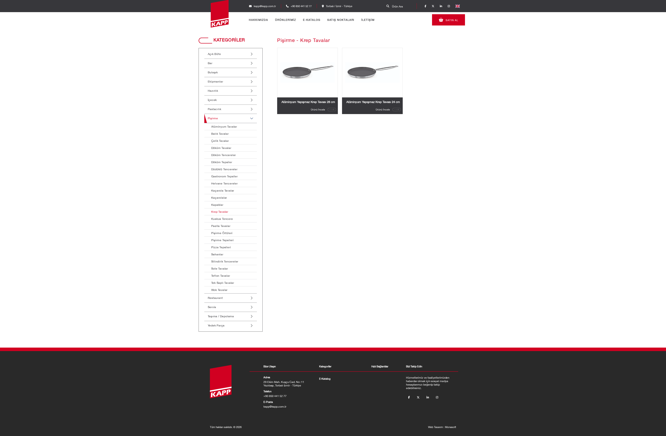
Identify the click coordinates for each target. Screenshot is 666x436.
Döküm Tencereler (223, 155)
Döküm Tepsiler (221, 162)
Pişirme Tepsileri (222, 240)
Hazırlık (213, 90)
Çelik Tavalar (220, 140)
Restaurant (215, 297)
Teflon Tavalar (220, 275)
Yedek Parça (216, 325)
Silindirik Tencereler (224, 261)
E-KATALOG (311, 19)
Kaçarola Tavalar (222, 190)
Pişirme (213, 118)
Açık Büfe (214, 53)
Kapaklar (217, 204)
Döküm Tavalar (221, 147)
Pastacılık (214, 109)
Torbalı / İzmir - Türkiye (338, 6)
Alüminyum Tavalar (224, 126)
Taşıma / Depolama (221, 316)
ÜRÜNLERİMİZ (285, 19)
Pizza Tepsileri (221, 247)
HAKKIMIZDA (258, 19)
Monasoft (450, 427)
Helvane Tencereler (224, 183)
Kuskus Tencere (222, 218)
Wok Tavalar (219, 289)
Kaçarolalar (219, 197)
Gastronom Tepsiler (224, 176)
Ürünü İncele (318, 109)
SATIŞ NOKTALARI (341, 19)
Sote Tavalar (219, 268)
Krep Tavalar (219, 211)
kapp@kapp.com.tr (265, 6)
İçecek (212, 99)
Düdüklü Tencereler (224, 169)
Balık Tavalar (220, 133)
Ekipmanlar (215, 81)
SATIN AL (451, 20)
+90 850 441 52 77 (301, 6)
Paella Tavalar (220, 225)
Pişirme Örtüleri (222, 233)
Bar (210, 63)
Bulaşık (213, 72)
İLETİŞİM (367, 19)
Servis (212, 307)
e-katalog (325, 378)
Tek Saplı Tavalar (222, 282)
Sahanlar (217, 254)
